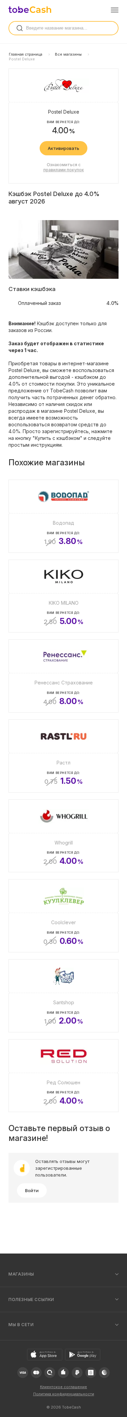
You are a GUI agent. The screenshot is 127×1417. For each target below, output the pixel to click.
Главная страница (25, 54)
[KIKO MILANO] (63, 596)
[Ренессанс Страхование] (63, 676)
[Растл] (63, 756)
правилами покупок (63, 169)
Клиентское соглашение (63, 1386)
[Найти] (20, 28)
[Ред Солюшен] (63, 1076)
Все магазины (68, 54)
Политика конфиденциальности (63, 1394)
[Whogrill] (63, 836)
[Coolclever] (63, 915)
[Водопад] (63, 516)
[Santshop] (63, 995)
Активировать (63, 148)
